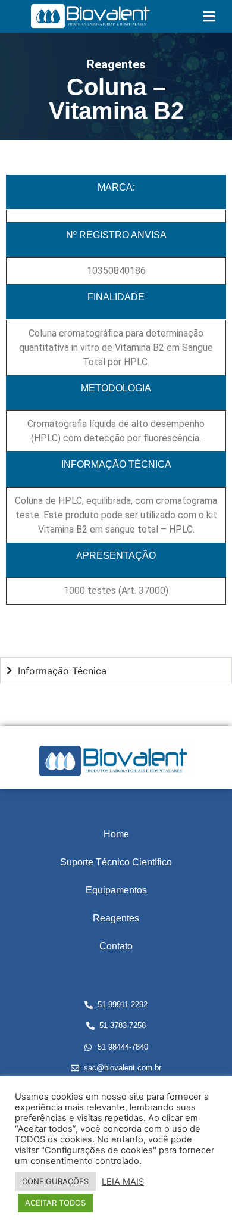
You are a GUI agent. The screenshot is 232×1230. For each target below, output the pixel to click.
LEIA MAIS (123, 1181)
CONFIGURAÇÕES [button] (55, 1181)
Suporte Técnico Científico (116, 862)
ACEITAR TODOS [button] (55, 1202)
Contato (116, 946)
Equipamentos (116, 890)
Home (116, 834)
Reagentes (116, 918)
